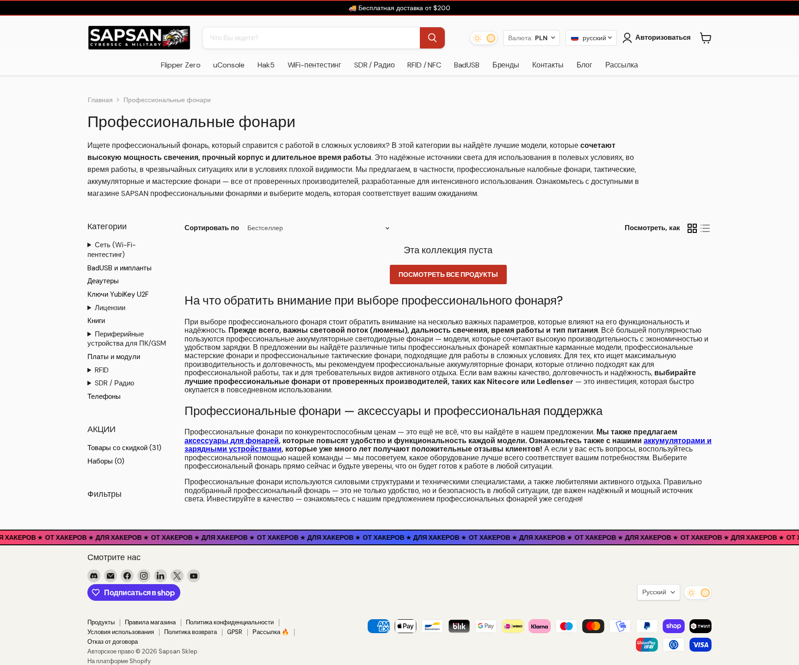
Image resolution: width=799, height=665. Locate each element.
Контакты (548, 65)
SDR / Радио (374, 65)
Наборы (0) (105, 461)
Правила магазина (150, 622)
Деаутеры (103, 281)
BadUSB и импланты (119, 268)
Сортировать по (211, 228)
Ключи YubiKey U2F (118, 294)
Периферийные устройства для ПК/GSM (126, 338)
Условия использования (120, 632)
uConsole (229, 65)
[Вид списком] (705, 228)
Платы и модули (113, 356)
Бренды (505, 65)
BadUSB (466, 65)
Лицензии (110, 307)
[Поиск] (432, 38)
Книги (96, 320)
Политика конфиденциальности (230, 622)
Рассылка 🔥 (270, 632)
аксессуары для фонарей (231, 440)
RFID (102, 370)
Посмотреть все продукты (448, 274)
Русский (654, 592)
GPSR (234, 632)
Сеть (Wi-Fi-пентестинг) (111, 249)
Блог (584, 65)
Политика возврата (190, 632)
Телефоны (104, 396)
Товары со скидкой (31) (124, 447)
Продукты (101, 622)
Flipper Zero (180, 65)
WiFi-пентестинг (315, 65)
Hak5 (266, 65)
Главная (100, 100)
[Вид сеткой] (692, 228)
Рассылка (621, 65)
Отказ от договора (112, 642)
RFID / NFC (424, 65)
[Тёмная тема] (484, 38)
